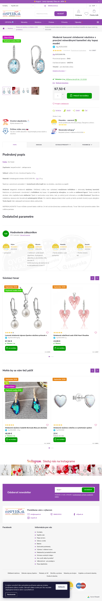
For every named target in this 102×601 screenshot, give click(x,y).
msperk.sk (33, 518)
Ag (54, 54)
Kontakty (5, 6)
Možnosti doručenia (62, 83)
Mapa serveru (41, 538)
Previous (92, 278)
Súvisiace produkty (62, 145)
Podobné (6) (86, 145)
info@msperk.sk (35, 514)
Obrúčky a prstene (56, 573)
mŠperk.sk (79, 514)
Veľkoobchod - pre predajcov (46, 561)
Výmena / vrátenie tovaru (44, 549)
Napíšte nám (14, 6)
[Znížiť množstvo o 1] (62, 97)
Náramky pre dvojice (70, 573)
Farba (5, 162)
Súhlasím (61, 587)
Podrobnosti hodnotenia (78, 50)
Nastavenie (11, 594)
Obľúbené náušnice (14, 573)
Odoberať (88, 490)
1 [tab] (49, 356)
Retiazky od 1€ (43, 573)
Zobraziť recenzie (25, 235)
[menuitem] (11, 22)
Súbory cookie (41, 541)
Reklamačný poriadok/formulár (46, 552)
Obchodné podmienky (44, 547)
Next (97, 278)
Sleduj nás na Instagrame (59, 461)
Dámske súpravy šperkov (29, 573)
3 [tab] (52, 356)
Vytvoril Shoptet (94, 597)
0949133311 (57, 514)
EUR (93, 6)
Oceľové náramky (52, 576)
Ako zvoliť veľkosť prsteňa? (45, 558)
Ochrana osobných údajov (45, 555)
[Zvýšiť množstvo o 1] (62, 94)
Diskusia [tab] (39, 145)
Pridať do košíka (81, 96)
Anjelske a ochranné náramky (87, 573)
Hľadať (60, 14)
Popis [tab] (15, 145)
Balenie (39, 544)
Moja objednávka (42, 564)
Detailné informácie (59, 71)
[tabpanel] (27, 318)
